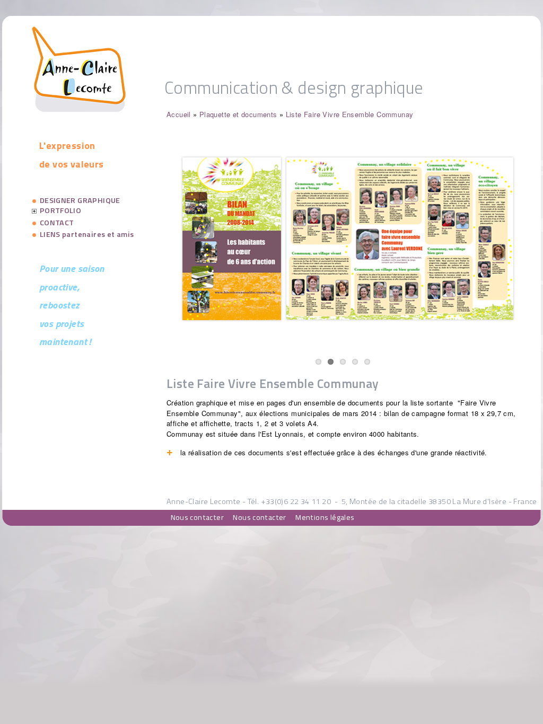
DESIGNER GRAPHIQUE (80, 200)
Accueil (179, 114)
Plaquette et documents (238, 114)
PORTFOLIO (61, 210)
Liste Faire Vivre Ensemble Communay (350, 114)
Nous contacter (197, 517)
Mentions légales (324, 517)
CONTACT (57, 222)
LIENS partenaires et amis (87, 234)
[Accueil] (79, 109)
